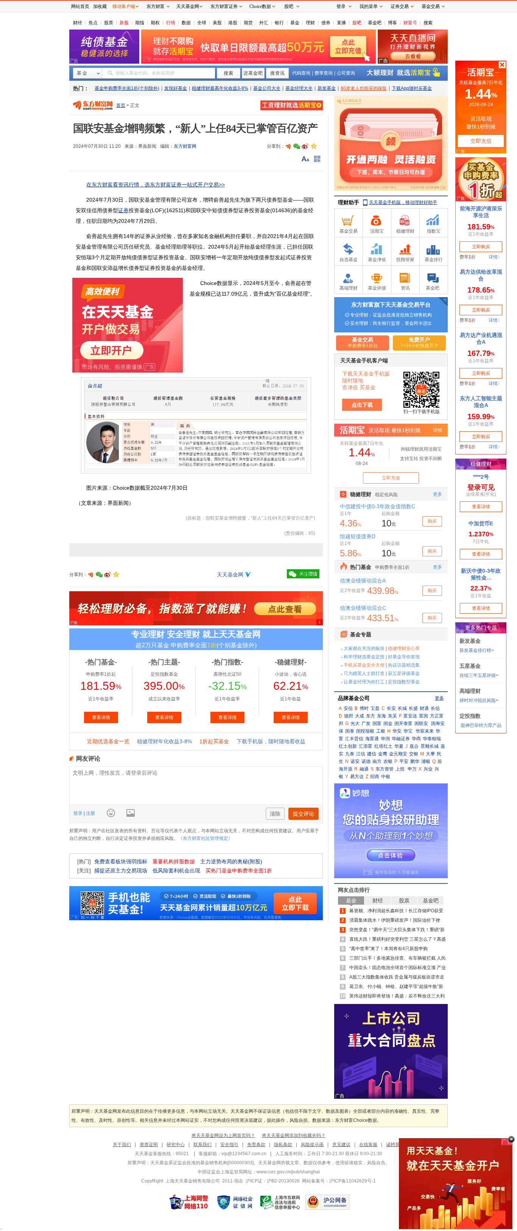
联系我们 (202, 1144)
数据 (186, 22)
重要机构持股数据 (174, 861)
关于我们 (122, 1144)
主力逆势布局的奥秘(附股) (231, 861)
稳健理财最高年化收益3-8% (220, 88)
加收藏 (100, 6)
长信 (435, 708)
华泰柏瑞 (432, 738)
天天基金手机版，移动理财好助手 (403, 202)
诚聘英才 (395, 1144)
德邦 (348, 716)
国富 (377, 723)
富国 (423, 716)
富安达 (410, 716)
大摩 (430, 753)
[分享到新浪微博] (305, 146)
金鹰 (382, 753)
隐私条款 (283, 1144)
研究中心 (176, 1144)
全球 (201, 22)
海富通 (372, 738)
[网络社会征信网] (234, 1202)
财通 (424, 708)
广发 (366, 723)
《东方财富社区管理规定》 (205, 838)
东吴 (392, 716)
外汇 (263, 22)
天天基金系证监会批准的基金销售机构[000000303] (202, 1162)
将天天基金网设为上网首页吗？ (223, 1135)
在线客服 (368, 1144)
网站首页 (80, 6)
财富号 (410, 22)
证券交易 (400, 6)
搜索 (428, 22)
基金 (294, 22)
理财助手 (348, 202)
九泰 (349, 753)
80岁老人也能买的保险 (364, 88)
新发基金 (327, 88)
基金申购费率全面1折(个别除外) (127, 88)
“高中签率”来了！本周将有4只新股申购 (388, 948)
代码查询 (301, 73)
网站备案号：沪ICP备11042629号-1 (339, 1181)
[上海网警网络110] (189, 1202)
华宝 (408, 731)
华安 (397, 731)
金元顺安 (398, 753)
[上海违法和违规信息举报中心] (280, 1202)
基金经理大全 (299, 88)
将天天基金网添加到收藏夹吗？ (293, 1135)
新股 (124, 22)
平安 (403, 761)
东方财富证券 (224, 6)
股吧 (356, 22)
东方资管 (384, 769)
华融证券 (401, 738)
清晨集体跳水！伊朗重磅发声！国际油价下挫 (394, 920)
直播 (341, 22)
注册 (90, 813)
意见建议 (341, 1144)
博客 (392, 22)
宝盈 (375, 708)
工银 (380, 731)
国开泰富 (403, 723)
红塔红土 (383, 746)
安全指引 (229, 1144)
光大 (355, 723)
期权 (155, 22)
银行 (279, 22)
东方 (370, 716)
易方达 (357, 776)
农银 (387, 761)
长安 (391, 708)
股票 (108, 22)
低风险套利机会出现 (176, 871)
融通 (364, 769)
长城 (402, 708)
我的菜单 (369, 6)
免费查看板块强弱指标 (120, 861)
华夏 (398, 746)
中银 (385, 776)
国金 (387, 723)
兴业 (428, 769)
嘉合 (414, 746)
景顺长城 (429, 746)
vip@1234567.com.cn (243, 1153)
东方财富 (155, 6)
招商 (374, 776)
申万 (412, 769)
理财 (310, 22)
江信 (360, 753)
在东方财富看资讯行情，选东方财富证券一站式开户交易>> (155, 185)
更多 (439, 698)
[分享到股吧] (288, 146)
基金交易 (431, 6)
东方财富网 (185, 146)
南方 (377, 761)
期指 (139, 22)
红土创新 (348, 746)
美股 (217, 22)
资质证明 (149, 1144)
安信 (348, 708)
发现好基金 (175, 88)
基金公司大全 (266, 88)
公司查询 (346, 73)
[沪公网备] (327, 1202)
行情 (170, 22)
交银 (413, 753)
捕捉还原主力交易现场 (120, 871)
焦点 (93, 22)
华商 (416, 738)
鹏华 (414, 761)
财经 (77, 22)
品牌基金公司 (354, 698)
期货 (248, 22)
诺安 (355, 761)
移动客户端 (123, 6)
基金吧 (375, 22)
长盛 (413, 708)
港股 (232, 22)
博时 (364, 708)
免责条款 (256, 1144)
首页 (120, 105)
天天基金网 (230, 575)
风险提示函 (312, 1144)
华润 (385, 738)
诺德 (366, 761)
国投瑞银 (365, 731)
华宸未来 (425, 731)
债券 (325, 22)
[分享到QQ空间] (313, 146)
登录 (78, 813)
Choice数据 (260, 6)
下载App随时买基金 (412, 88)
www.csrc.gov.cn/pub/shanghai (288, 1172)
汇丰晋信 (354, 738)
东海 (381, 716)
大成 (359, 716)
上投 (400, 769)
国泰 (349, 731)
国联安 (421, 723)
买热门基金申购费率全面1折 (239, 871)
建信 (371, 753)
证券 (123, 210)
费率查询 (324, 73)
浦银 (425, 761)
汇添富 (365, 746)
